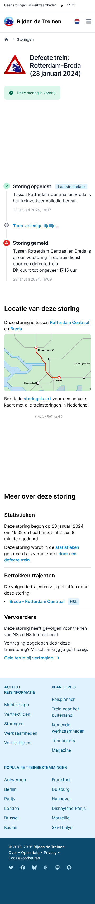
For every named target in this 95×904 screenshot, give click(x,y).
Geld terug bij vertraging (28, 657)
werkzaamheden (42, 5)
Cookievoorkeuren (24, 858)
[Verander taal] (77, 21)
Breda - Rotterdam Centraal (37, 601)
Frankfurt (61, 779)
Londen (11, 808)
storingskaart (37, 398)
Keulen (10, 827)
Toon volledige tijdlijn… (36, 225)
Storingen (25, 39)
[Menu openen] (88, 21)
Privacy (50, 852)
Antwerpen (15, 779)
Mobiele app (16, 704)
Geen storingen (15, 5)
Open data (30, 852)
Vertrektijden (17, 714)
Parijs (9, 798)
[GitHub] (69, 867)
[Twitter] (11, 867)
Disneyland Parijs (69, 808)
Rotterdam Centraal (69, 322)
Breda (16, 328)
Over (12, 852)
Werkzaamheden (20, 733)
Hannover (61, 798)
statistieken (67, 547)
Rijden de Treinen (49, 846)
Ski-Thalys (62, 827)
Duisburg (61, 789)
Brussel (11, 817)
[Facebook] (22, 867)
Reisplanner (63, 699)
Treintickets (63, 740)
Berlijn (10, 789)
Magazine (61, 750)
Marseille (60, 817)
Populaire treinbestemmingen (35, 767)
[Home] (7, 39)
